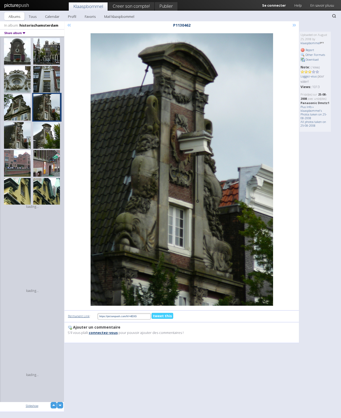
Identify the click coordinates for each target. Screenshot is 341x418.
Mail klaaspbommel (119, 16)
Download (312, 59)
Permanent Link (79, 316)
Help (298, 5)
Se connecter (274, 5)
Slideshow (32, 406)
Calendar (52, 16)
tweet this (162, 315)
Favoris (90, 16)
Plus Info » (307, 107)
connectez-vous (103, 332)
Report (309, 50)
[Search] (334, 16)
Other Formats (315, 55)
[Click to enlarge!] (182, 169)
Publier (166, 6)
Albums (14, 16)
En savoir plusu (322, 5)
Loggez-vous (309, 76)
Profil (72, 16)
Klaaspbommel (88, 6)
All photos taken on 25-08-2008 (313, 123)
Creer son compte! (131, 6)
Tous (32, 16)
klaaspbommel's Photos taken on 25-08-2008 (314, 114)
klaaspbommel (310, 43)
